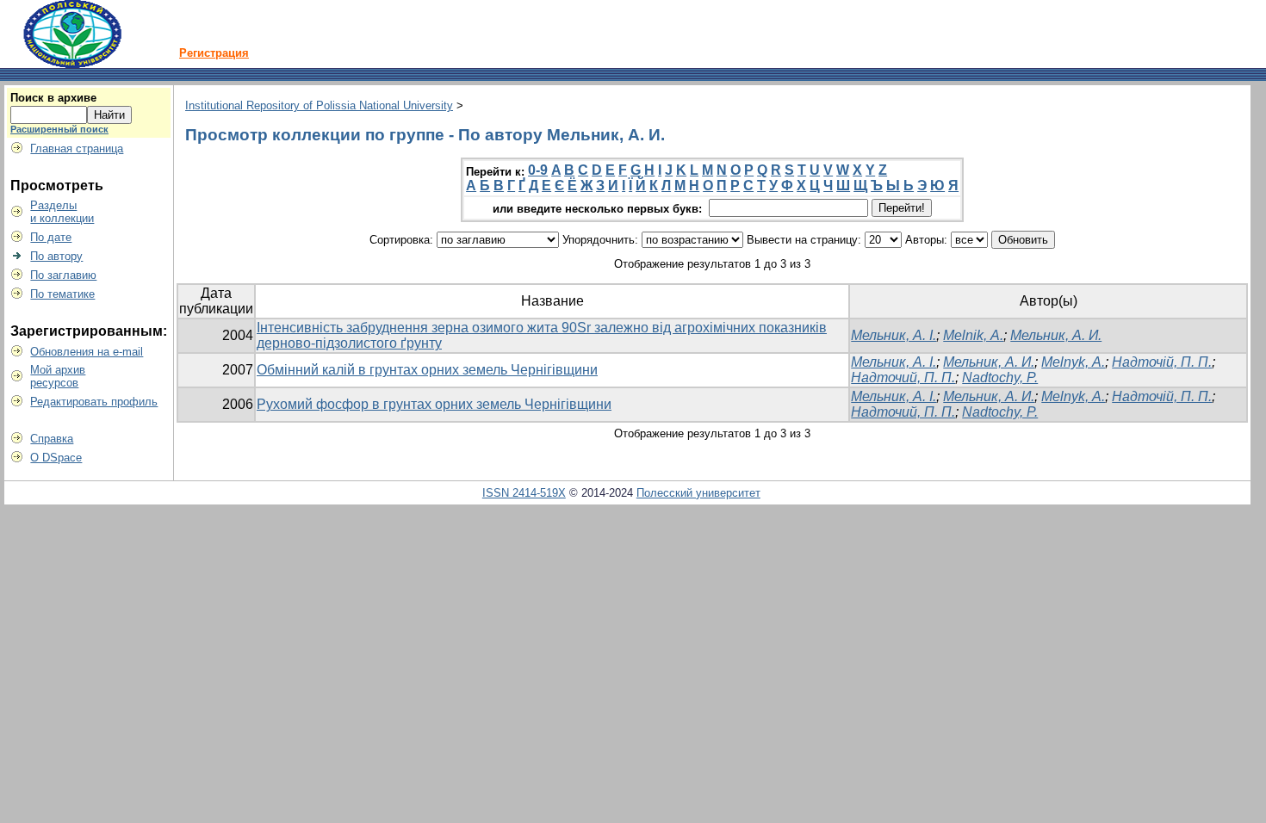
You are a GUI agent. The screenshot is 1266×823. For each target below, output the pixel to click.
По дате (50, 237)
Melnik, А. (973, 335)
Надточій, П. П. (1162, 362)
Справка (51, 438)
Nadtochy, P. (1000, 377)
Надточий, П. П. (903, 377)
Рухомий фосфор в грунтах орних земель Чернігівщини (434, 404)
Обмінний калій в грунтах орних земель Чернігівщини (427, 369)
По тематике (62, 294)
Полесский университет (698, 492)
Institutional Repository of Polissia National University (319, 105)
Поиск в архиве (53, 97)
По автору (56, 256)
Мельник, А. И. (1056, 335)
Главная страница (76, 148)
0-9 (538, 170)
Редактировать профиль (94, 401)
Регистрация (214, 52)
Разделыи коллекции (62, 212)
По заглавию (63, 275)
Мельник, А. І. (893, 335)
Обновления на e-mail (86, 351)
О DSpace (56, 457)
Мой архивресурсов (57, 376)
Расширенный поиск (59, 129)
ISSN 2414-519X (524, 492)
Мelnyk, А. (1073, 362)
